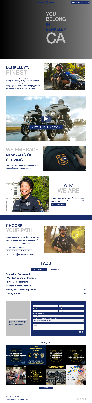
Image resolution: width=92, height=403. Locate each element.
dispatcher (25, 243)
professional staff (26, 254)
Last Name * (62, 304)
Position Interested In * (38, 313)
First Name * (36, 304)
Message (35, 323)
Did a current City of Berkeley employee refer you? (45, 318)
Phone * (35, 309)
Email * (61, 309)
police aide (11, 254)
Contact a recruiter (80, 2)
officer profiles (58, 204)
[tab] (39, 269)
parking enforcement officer (19, 251)
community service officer (18, 247)
